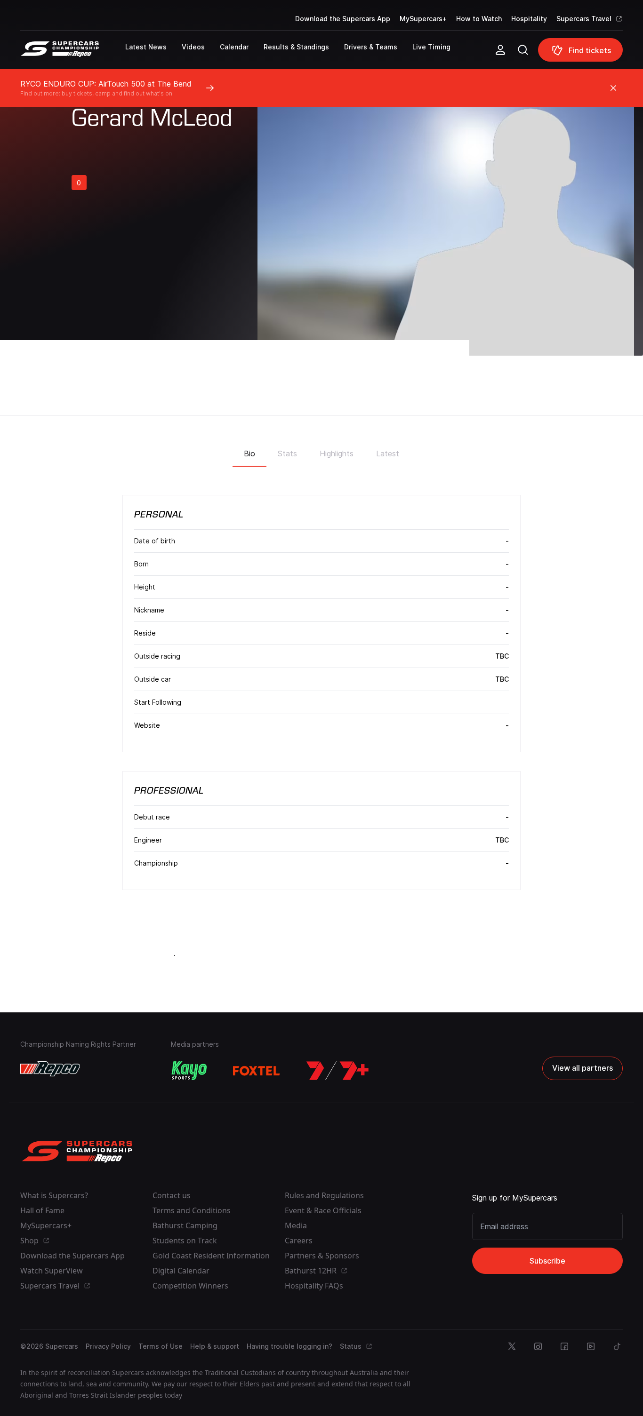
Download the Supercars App (342, 19)
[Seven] (337, 1070)
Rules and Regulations (324, 1195)
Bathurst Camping (185, 1225)
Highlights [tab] (337, 453)
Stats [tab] (287, 453)
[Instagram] (538, 1346)
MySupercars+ (423, 19)
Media (296, 1225)
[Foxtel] (256, 1070)
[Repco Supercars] (72, 53)
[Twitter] (511, 1346)
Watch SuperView (51, 1270)
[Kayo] (189, 1070)
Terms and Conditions (192, 1210)
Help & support (214, 1346)
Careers (299, 1240)
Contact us (172, 1195)
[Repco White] (50, 1068)
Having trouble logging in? (289, 1346)
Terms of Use (160, 1346)
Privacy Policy (108, 1346)
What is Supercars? (54, 1195)
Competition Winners (190, 1286)
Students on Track (185, 1240)
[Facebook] (564, 1346)
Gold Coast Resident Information (211, 1255)
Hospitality (529, 19)
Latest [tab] (387, 453)
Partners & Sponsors (322, 1255)
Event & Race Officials (323, 1210)
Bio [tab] (249, 453)
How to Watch (479, 19)
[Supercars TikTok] (617, 1346)
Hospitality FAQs (314, 1286)
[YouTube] (590, 1346)
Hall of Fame (42, 1210)
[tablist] (321, 450)
